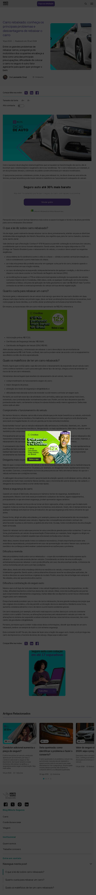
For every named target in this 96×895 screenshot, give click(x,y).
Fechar (65, 433)
